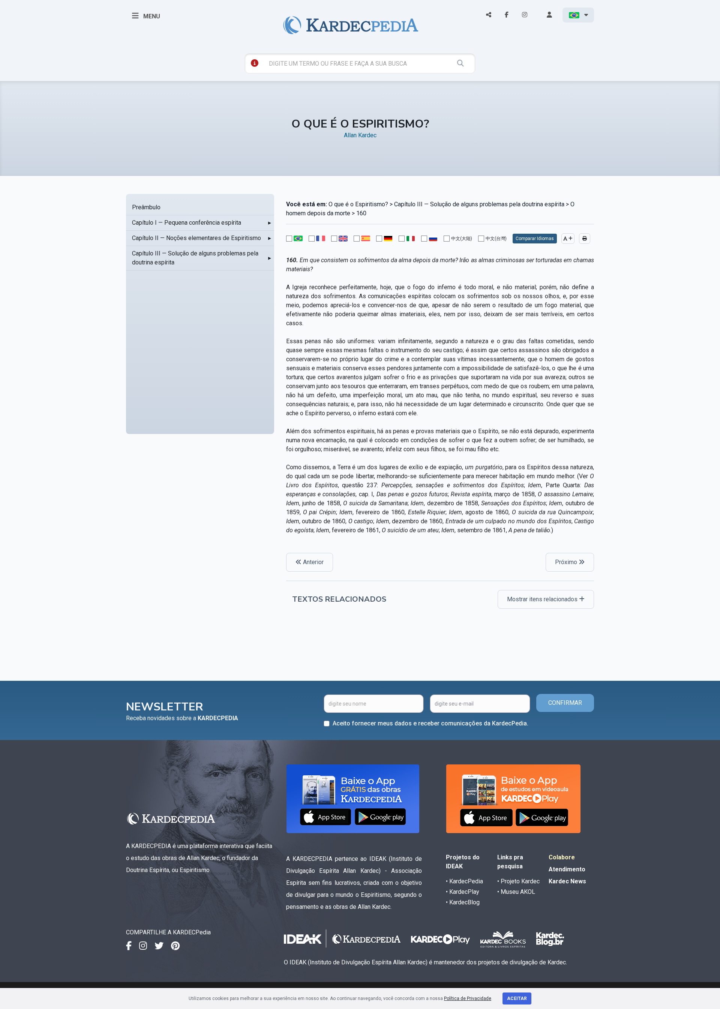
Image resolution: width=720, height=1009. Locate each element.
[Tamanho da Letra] (567, 238)
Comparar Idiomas (535, 238)
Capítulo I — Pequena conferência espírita (186, 222)
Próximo (567, 562)
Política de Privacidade (467, 998)
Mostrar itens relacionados (543, 599)
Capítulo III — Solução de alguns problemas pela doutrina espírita (195, 258)
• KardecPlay (462, 891)
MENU (151, 16)
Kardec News (567, 881)
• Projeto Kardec (518, 881)
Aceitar (517, 998)
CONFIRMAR (565, 702)
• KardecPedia (464, 881)
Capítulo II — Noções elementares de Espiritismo (196, 238)
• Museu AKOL (516, 891)
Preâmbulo (146, 207)
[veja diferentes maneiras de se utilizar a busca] (254, 63)
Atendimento (567, 869)
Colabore (562, 857)
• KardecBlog (463, 902)
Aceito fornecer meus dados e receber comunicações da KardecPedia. (430, 723)
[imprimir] (584, 238)
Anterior (313, 562)
